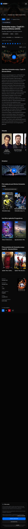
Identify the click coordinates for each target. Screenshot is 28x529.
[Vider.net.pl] (5, 4)
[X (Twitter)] (6, 310)
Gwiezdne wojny (6, 210)
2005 (8, 19)
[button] (14, 57)
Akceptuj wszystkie (14, 518)
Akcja (12, 33)
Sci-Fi (16, 33)
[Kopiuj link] (13, 310)
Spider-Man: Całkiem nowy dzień (7, 270)
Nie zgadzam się (14, 521)
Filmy (5, 14)
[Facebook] (3, 310)
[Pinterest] (9, 310)
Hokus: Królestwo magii (7, 239)
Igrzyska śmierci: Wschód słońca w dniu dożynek (20, 239)
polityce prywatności (21, 515)
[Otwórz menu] (26, 3)
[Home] (1, 14)
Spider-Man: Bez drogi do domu (20, 270)
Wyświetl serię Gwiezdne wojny (10, 189)
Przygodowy (5, 33)
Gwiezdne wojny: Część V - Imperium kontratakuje (20, 210)
